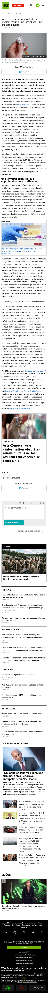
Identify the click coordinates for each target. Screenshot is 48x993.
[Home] (5, 5)
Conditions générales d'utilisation (24, 955)
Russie (40, 923)
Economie (8, 708)
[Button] (38, 5)
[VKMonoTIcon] (6, 932)
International (11, 629)
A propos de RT (24, 952)
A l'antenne (37, 925)
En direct (18, 5)
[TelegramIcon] (33, 932)
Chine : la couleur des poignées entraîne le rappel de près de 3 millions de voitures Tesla (31, 829)
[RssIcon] (42, 932)
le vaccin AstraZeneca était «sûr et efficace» (23, 391)
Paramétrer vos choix (24, 961)
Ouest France (23, 104)
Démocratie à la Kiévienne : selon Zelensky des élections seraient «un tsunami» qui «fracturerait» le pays (22, 637)
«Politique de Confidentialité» (27, 982)
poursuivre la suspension (19, 408)
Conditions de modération (24, 964)
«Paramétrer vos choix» (9, 977)
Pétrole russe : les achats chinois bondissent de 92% (22, 714)
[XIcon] (24, 932)
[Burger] (43, 5)
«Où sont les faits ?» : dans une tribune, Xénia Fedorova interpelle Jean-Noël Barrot (23, 776)
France (4, 472)
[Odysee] (15, 932)
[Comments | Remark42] (24, 517)
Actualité (6, 923)
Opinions (7, 669)
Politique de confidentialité (24, 958)
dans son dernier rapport (35, 371)
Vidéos (6, 874)
